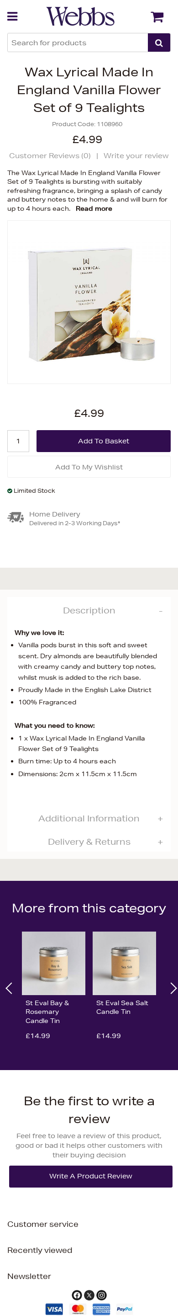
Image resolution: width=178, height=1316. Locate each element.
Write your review (136, 155)
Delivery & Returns (89, 841)
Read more (94, 208)
